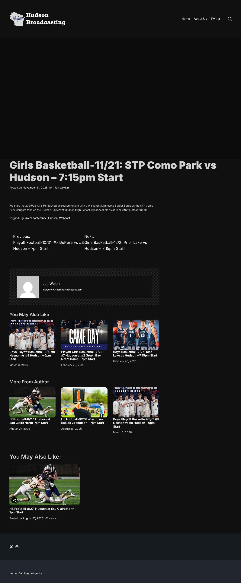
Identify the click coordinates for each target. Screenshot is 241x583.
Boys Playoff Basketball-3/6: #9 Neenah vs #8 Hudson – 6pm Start (32, 355)
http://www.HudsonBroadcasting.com (62, 289)
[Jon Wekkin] (28, 287)
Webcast (64, 218)
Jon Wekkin (61, 187)
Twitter (215, 19)
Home (186, 19)
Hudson (53, 218)
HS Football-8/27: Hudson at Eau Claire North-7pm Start (29, 421)
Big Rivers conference (33, 218)
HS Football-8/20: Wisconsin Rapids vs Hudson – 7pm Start (82, 421)
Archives (23, 573)
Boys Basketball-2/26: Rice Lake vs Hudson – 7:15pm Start (135, 353)
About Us (200, 19)
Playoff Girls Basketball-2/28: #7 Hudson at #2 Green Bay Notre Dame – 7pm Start (82, 355)
